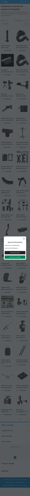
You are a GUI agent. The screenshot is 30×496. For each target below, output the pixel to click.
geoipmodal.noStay (15, 252)
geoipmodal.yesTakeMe (15, 257)
